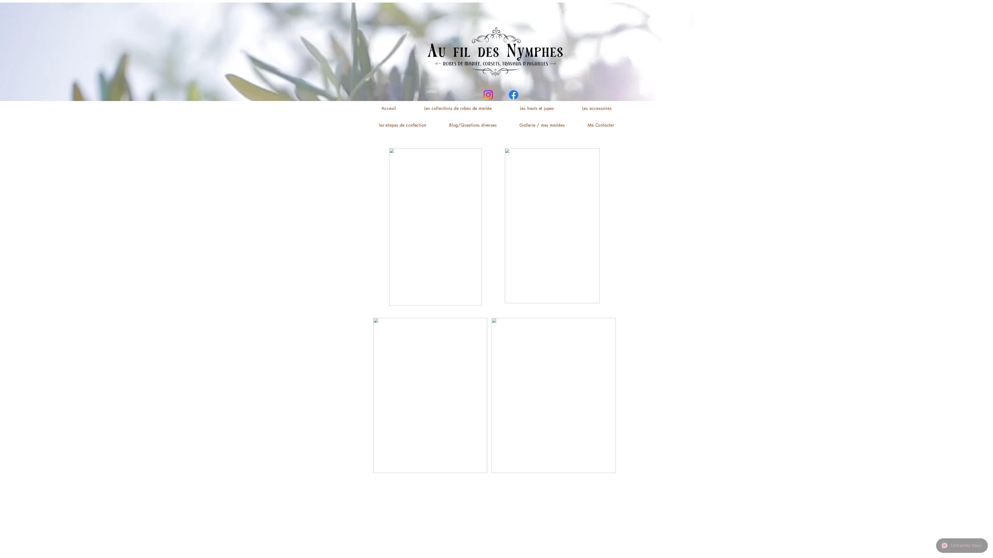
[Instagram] (488, 95)
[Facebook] (513, 95)
